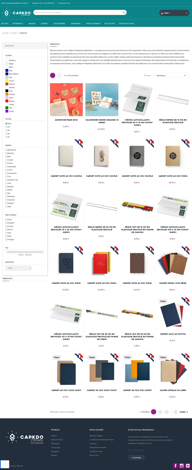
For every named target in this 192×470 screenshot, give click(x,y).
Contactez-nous (64, 3)
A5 (8, 130)
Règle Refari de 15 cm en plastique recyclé (173, 121)
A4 (8, 127)
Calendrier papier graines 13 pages (102, 121)
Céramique (11, 166)
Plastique (11, 196)
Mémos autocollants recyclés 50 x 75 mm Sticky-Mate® (137, 122)
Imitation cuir (12, 180)
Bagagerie (55, 451)
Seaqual (10, 203)
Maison (54, 436)
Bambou (10, 153)
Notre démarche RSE (98, 447)
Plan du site (94, 455)
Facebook (175, 465)
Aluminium (11, 150)
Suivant (184, 412)
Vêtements (55, 443)
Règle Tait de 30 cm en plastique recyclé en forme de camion (137, 337)
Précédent (144, 412)
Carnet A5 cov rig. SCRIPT (137, 390)
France (10, 229)
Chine (9, 219)
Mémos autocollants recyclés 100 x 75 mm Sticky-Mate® (173, 230)
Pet (8, 193)
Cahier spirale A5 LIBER (173, 390)
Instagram (181, 465)
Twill (9, 206)
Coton (9, 170)
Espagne (10, 223)
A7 (8, 137)
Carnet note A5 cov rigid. (173, 176)
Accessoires (55, 447)
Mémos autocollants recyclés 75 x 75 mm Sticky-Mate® (66, 230)
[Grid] (52, 75)
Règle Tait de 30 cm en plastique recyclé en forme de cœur (102, 337)
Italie (9, 236)
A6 (8, 133)
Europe (10, 226)
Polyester (11, 200)
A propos (93, 443)
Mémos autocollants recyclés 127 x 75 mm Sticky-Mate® (66, 337)
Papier (9, 190)
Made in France (57, 439)
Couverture (11, 173)
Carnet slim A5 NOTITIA (173, 334)
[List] (59, 75)
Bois (9, 156)
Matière (10, 186)
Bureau (54, 455)
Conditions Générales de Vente (102, 439)
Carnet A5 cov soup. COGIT (66, 390)
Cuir (9, 176)
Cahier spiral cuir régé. (173, 283)
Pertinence (172, 75)
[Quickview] (66, 99)
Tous (9, 123)
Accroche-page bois (66, 120)
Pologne (10, 239)
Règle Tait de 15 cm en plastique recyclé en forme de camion (137, 230)
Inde (9, 233)
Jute (9, 183)
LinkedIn (187, 465)
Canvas (10, 160)
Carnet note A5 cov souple (66, 176)
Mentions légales (96, 436)
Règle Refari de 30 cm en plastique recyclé (102, 228)
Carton (10, 163)
